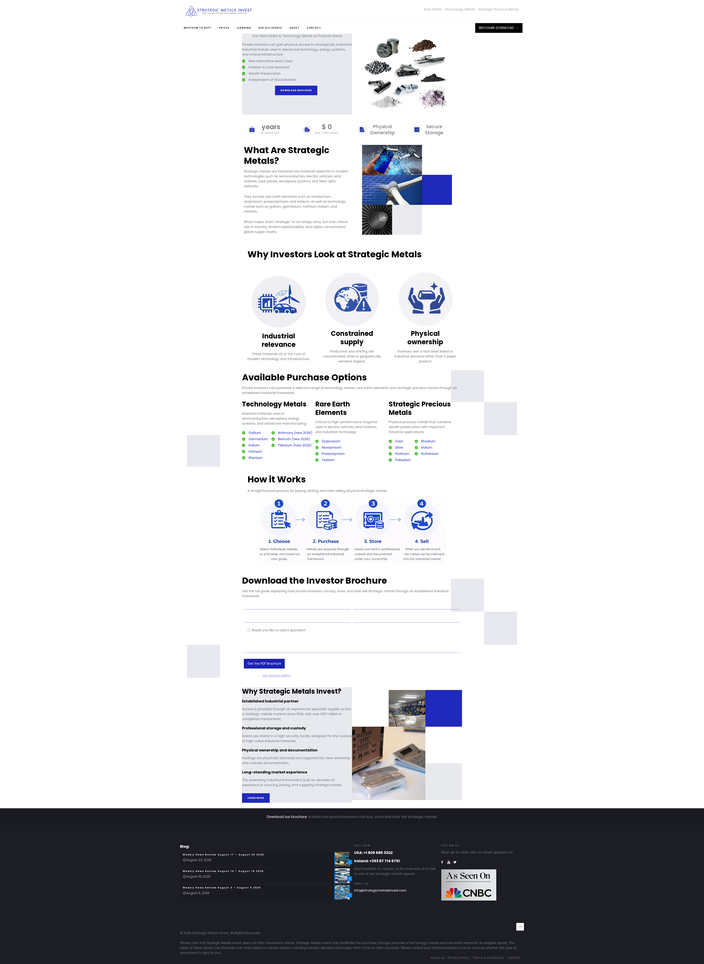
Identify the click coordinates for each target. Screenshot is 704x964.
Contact (513, 958)
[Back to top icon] (520, 927)
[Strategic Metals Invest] (219, 11)
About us (437, 958)
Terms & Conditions (488, 958)
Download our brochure (287, 816)
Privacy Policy (458, 958)
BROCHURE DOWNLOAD (496, 28)
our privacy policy (277, 675)
